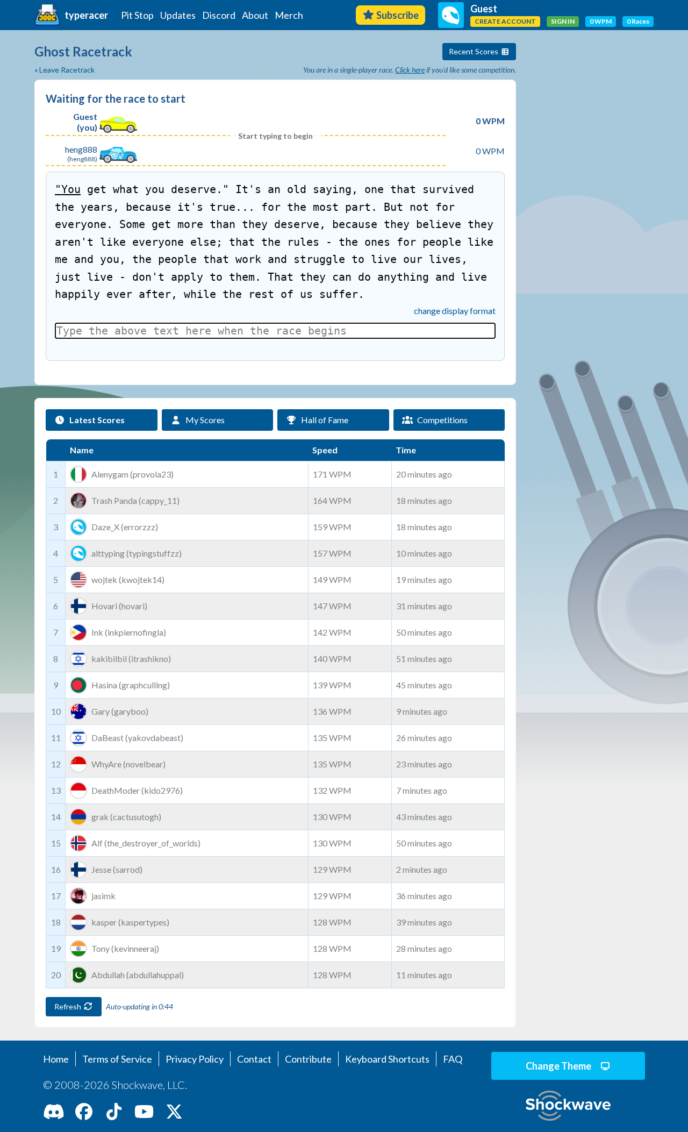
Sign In (563, 21)
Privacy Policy (195, 1059)
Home (56, 1059)
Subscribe (397, 15)
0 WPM (601, 21)
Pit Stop (137, 15)
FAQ (452, 1059)
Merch (289, 15)
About (255, 15)
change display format (455, 310)
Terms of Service (117, 1059)
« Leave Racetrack (64, 69)
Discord (218, 15)
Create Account (505, 21)
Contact (254, 1059)
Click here (410, 69)
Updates (178, 15)
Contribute (308, 1059)
